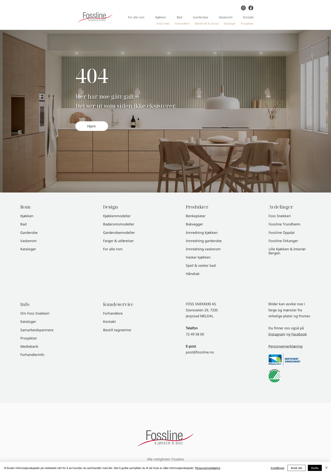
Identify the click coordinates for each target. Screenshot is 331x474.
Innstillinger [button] (277, 468)
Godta (315, 468)
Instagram (276, 334)
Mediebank (29, 346)
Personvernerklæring (285, 346)
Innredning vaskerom (203, 249)
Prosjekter (28, 338)
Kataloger (28, 321)
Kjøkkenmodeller (117, 216)
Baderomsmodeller (118, 224)
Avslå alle (296, 468)
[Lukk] (326, 468)
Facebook (299, 334)
